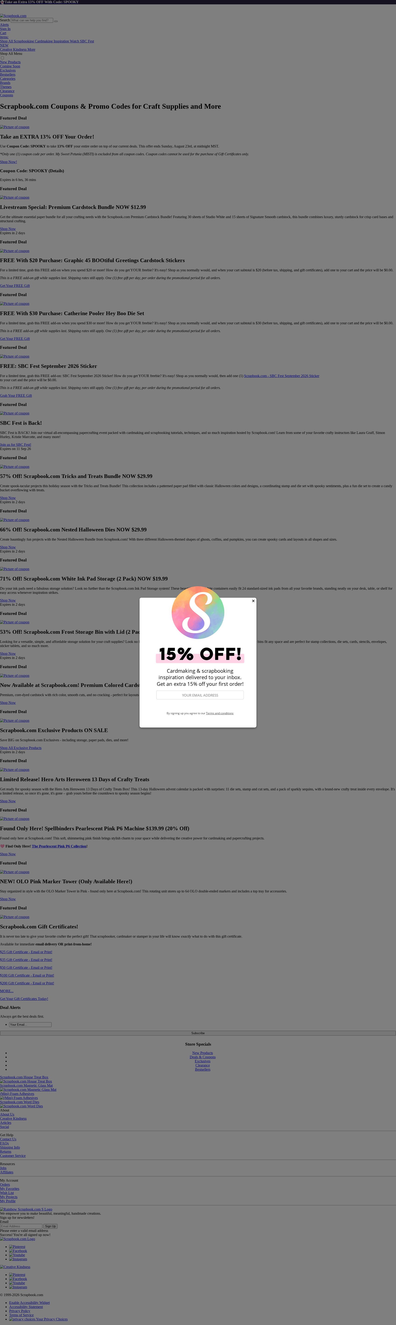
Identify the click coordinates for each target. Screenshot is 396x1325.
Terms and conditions (220, 713)
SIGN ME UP (200, 705)
